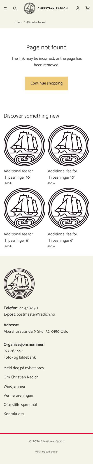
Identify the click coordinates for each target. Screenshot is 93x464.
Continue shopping (46, 83)
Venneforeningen (18, 395)
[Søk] (15, 8)
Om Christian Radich (21, 377)
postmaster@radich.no (36, 314)
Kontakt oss (14, 414)
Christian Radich (53, 441)
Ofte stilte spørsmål (20, 404)
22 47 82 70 (28, 308)
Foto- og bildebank (20, 357)
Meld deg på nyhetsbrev (24, 368)
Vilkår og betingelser (46, 452)
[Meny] (5, 8)
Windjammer (15, 386)
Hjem (19, 22)
